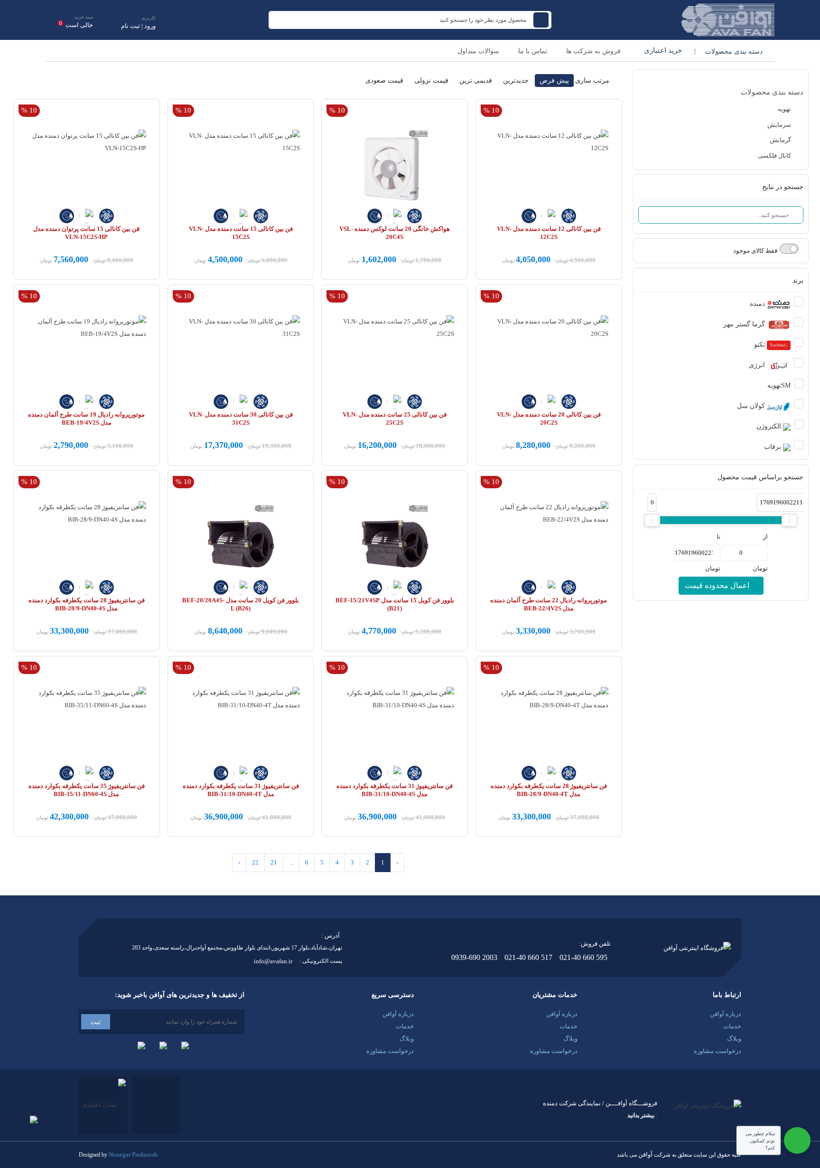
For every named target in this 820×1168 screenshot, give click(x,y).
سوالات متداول (478, 51)
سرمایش (779, 124)
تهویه (785, 109)
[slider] (652, 520)
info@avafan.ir (273, 961)
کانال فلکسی (775, 155)
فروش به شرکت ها (593, 51)
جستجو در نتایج (782, 186)
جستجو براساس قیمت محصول (760, 477)
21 (273, 862)
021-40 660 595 (583, 957)
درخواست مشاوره (717, 1050)
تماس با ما (532, 51)
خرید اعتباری (662, 50)
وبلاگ (734, 1038)
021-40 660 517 (528, 957)
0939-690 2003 (474, 957)
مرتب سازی (592, 80)
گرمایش (781, 139)
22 (255, 862)
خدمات (732, 1026)
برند (797, 280)
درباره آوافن (725, 1013)
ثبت (96, 1022)
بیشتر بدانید (640, 1115)
